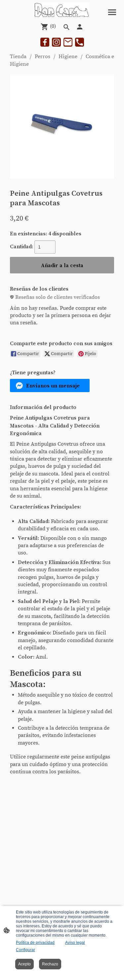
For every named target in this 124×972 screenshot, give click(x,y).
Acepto (24, 964)
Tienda (18, 56)
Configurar (25, 950)
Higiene (68, 56)
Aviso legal (75, 942)
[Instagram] (56, 42)
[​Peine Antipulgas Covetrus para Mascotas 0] (62, 126)
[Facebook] (44, 42)
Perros (42, 56)
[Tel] (79, 42)
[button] (50, 385)
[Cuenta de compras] (80, 27)
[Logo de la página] (62, 9)
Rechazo (50, 964)
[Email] (67, 42)
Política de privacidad (35, 942)
